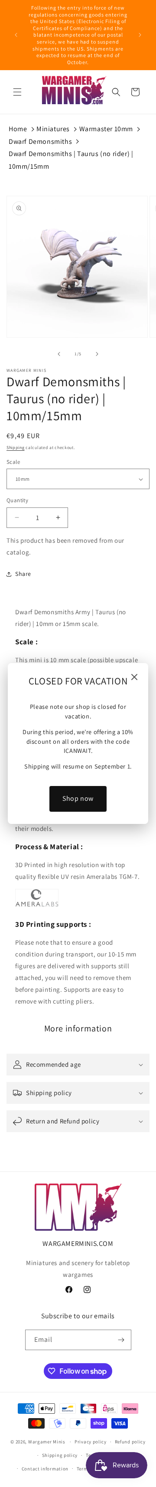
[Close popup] (134, 678)
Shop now (78, 798)
